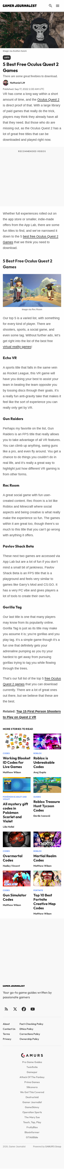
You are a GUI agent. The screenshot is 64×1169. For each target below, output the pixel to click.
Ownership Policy (29, 1039)
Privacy (7, 1039)
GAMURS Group (53, 1146)
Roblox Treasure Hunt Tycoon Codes (46, 805)
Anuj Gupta (39, 772)
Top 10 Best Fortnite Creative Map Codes (44, 901)
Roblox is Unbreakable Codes (44, 762)
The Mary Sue (32, 1117)
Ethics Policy (26, 1029)
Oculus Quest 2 (48, 99)
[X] (15, 1009)
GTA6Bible (32, 1137)
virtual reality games (17, 347)
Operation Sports (32, 1112)
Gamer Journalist (32, 1102)
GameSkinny (32, 1107)
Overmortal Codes (12, 858)
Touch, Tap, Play (32, 1122)
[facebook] (23, 1009)
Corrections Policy (30, 1034)
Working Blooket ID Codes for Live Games (16, 762)
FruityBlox (32, 1127)
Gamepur (32, 1072)
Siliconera (32, 1087)
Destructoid (32, 1097)
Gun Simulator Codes (14, 897)
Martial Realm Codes (44, 858)
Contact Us (9, 1029)
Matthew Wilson (12, 772)
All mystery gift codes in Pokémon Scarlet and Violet (15, 812)
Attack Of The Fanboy (32, 1077)
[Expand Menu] (57, 5)
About (6, 1024)
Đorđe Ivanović (41, 815)
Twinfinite (32, 1067)
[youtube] (32, 1009)
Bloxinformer (32, 1132)
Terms (6, 1034)
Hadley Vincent (11, 865)
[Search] (50, 5)
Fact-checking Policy (31, 1024)
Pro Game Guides (32, 1062)
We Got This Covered (32, 1092)
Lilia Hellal (8, 826)
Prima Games (32, 1082)
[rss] (6, 1009)
